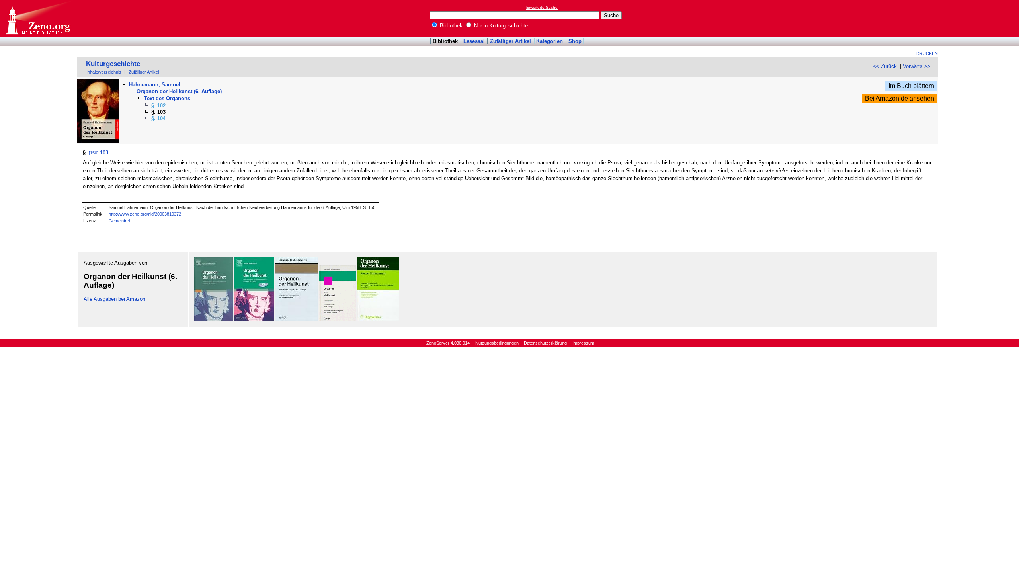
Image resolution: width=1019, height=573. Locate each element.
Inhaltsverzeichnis (103, 72)
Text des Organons (167, 98)
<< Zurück (885, 66)
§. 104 (158, 118)
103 (104, 153)
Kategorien (549, 41)
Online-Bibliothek (38, 18)
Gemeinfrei (119, 220)
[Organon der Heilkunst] (213, 319)
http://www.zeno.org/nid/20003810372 (145, 214)
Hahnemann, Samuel (154, 85)
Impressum (583, 343)
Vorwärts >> (917, 66)
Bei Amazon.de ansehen (899, 98)
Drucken (927, 53)
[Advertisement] (982, 18)
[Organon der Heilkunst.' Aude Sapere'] (337, 319)
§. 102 (158, 106)
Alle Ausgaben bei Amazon (114, 299)
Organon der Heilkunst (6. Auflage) (179, 91)
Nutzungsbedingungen (497, 343)
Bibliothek (450, 26)
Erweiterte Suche (542, 7)
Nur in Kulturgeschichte (500, 26)
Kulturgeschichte (113, 64)
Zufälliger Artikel (510, 41)
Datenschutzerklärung (545, 343)
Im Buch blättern (911, 85)
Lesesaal (474, 41)
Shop (575, 41)
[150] (93, 152)
